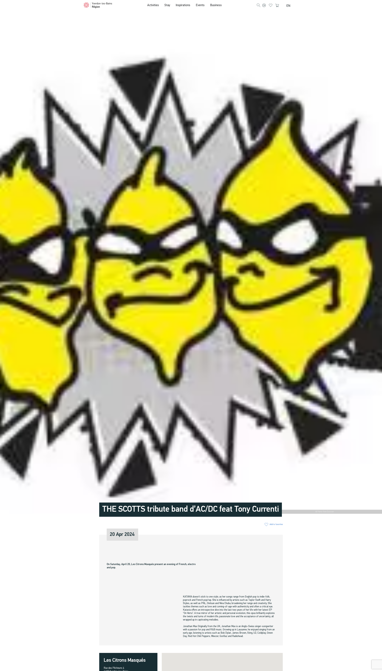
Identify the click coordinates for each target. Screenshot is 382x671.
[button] (258, 5)
